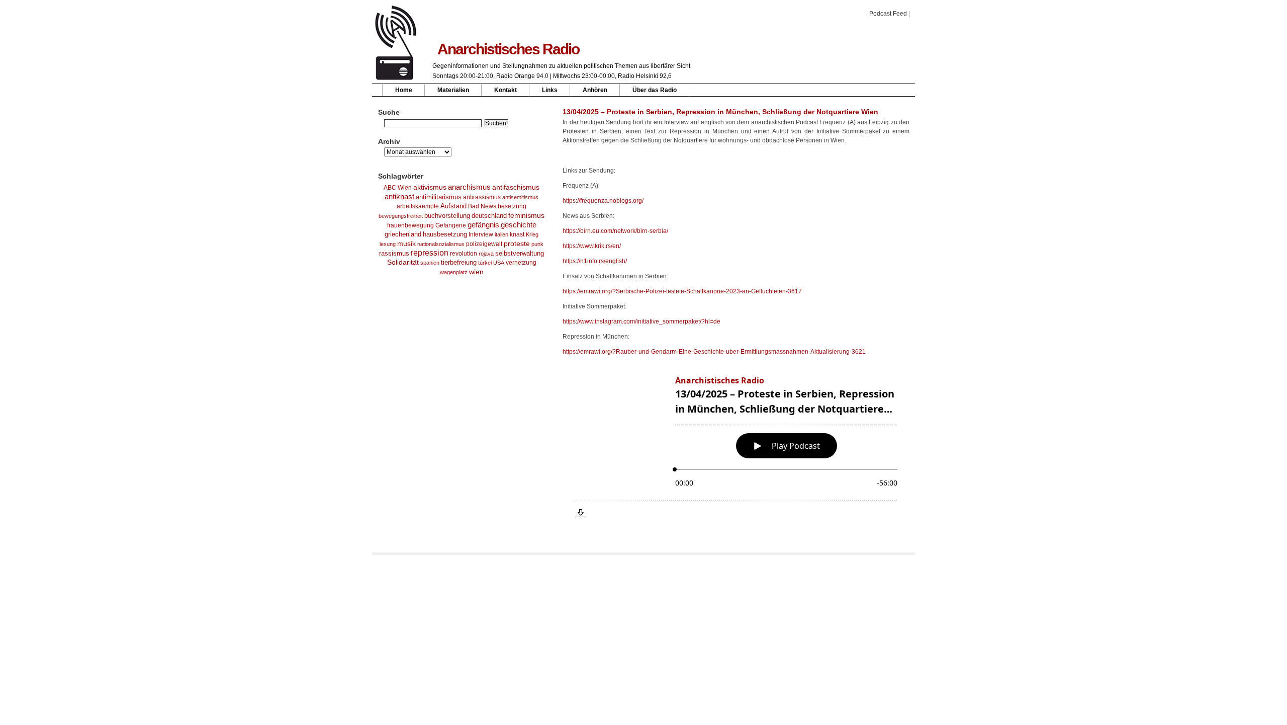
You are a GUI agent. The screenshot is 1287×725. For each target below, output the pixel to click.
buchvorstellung (447, 215)
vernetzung (521, 262)
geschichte (518, 225)
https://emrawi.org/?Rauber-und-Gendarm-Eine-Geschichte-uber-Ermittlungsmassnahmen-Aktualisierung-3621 (714, 351)
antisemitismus (520, 197)
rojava (486, 254)
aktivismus (429, 187)
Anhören (595, 90)
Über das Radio (654, 90)
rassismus (394, 253)
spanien (429, 263)
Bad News (482, 206)
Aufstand (453, 206)
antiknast (399, 197)
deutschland (489, 215)
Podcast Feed (888, 13)
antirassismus (482, 197)
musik (406, 243)
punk (537, 244)
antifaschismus (515, 187)
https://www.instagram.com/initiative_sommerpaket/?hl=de (641, 321)
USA (498, 263)
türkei (485, 263)
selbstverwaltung (519, 253)
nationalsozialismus (441, 244)
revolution (463, 253)
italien (501, 234)
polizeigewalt (484, 244)
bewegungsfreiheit (401, 216)
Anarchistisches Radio (508, 49)
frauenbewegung (410, 225)
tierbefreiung (459, 262)
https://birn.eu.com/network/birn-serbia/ (615, 230)
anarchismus (469, 187)
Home (403, 90)
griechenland (403, 234)
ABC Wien (398, 187)
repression (429, 253)
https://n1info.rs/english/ (595, 261)
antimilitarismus (439, 197)
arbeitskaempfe (418, 206)
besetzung (512, 206)
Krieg (532, 234)
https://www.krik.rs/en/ (592, 246)
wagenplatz (454, 272)
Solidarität (403, 262)
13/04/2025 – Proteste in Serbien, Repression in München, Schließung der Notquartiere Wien (720, 112)
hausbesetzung (445, 234)
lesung (388, 244)
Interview (481, 234)
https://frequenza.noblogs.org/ (603, 200)
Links (550, 90)
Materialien (453, 90)
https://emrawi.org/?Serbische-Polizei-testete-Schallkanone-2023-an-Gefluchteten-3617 (682, 291)
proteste (517, 243)
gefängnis (483, 225)
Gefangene (450, 225)
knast (517, 234)
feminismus (526, 215)
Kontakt (505, 90)
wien (476, 272)
